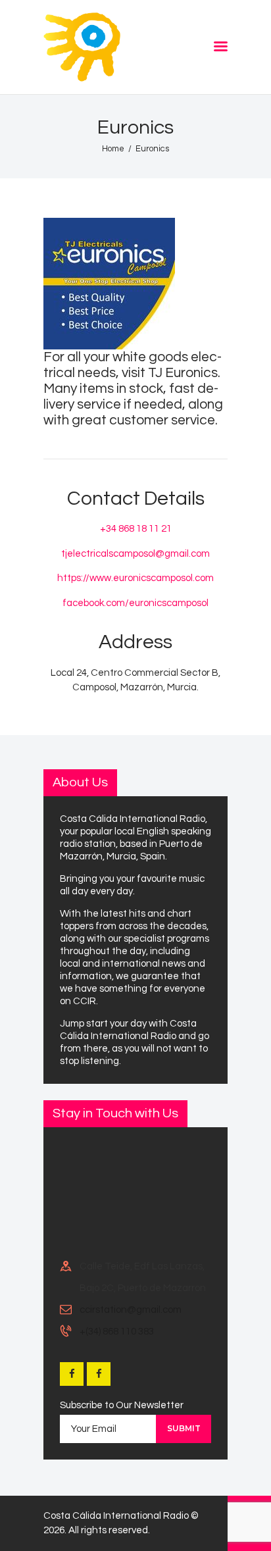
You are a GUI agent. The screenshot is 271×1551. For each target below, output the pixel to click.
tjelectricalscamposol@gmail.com (135, 554)
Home (113, 148)
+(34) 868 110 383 (117, 1331)
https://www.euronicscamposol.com (135, 578)
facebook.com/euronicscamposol (135, 603)
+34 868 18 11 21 (136, 529)
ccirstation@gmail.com (131, 1310)
